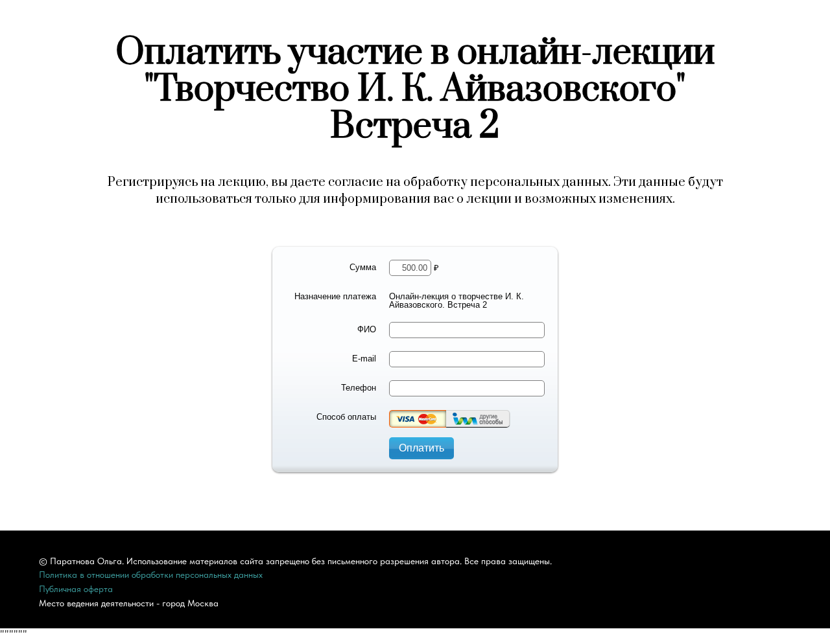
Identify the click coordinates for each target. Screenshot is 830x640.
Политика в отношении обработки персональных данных (151, 574)
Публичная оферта (76, 589)
